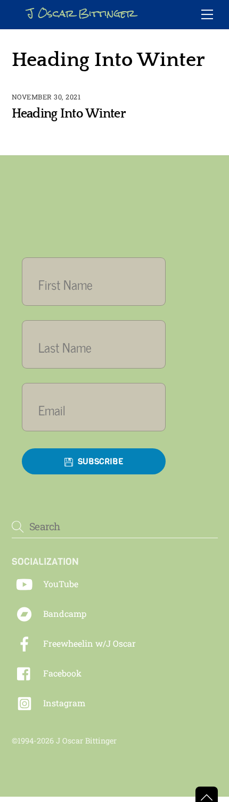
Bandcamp (63, 613)
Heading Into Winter (69, 114)
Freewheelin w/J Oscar (88, 643)
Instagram (63, 702)
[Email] (94, 409)
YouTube (59, 583)
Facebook (61, 673)
